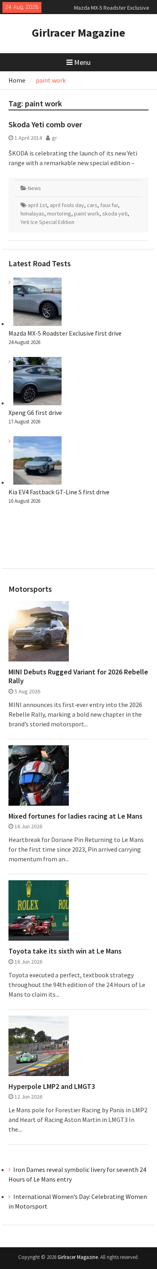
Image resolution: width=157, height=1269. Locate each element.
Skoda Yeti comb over (45, 124)
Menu (82, 62)
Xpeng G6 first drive (35, 412)
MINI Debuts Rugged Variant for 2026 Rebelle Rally (78, 676)
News (34, 188)
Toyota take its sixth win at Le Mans (65, 951)
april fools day (67, 205)
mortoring (59, 213)
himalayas (32, 213)
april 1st (37, 205)
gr (54, 137)
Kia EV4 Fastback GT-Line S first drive (58, 492)
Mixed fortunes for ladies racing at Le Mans (75, 816)
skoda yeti (115, 213)
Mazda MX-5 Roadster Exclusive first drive (65, 333)
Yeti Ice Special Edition (47, 222)
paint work (86, 213)
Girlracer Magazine (78, 32)
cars (92, 205)
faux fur (109, 205)
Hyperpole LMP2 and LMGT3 (51, 1086)
